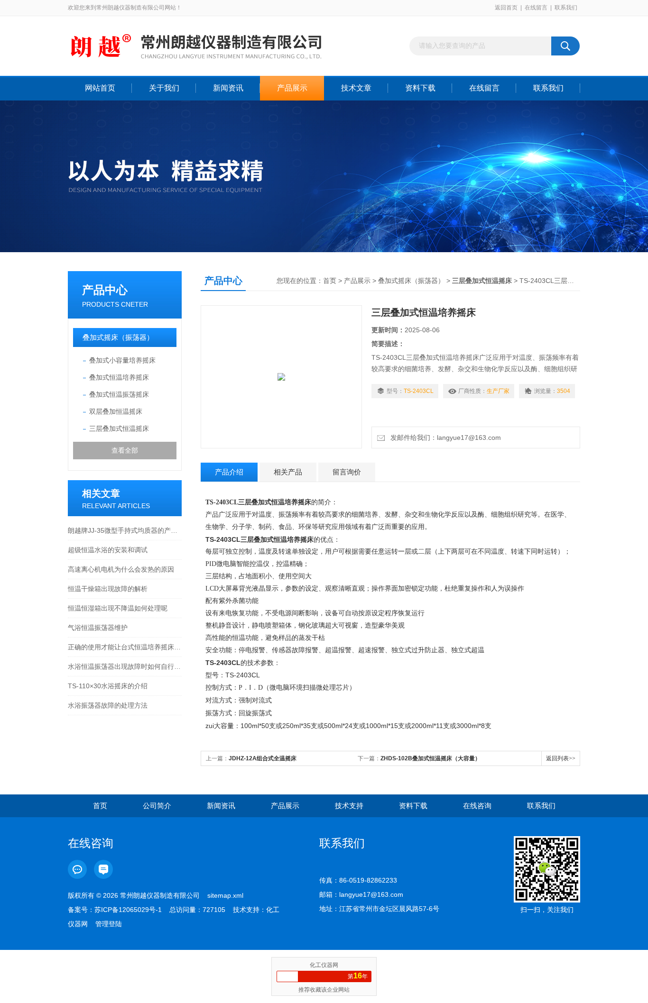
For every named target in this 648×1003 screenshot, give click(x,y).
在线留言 (536, 7)
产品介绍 (229, 472)
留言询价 (347, 472)
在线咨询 (477, 806)
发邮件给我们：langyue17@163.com (444, 437)
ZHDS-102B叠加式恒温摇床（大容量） (430, 758)
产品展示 (292, 88)
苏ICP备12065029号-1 (128, 909)
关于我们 (164, 88)
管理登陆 (108, 924)
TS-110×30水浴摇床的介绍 (108, 686)
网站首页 (100, 88)
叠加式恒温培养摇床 (119, 377)
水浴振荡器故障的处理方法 (108, 705)
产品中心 (105, 289)
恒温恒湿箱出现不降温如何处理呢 (117, 608)
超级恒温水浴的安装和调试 (108, 550)
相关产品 (288, 472)
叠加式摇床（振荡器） (118, 337)
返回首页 (506, 7)
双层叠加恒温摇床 (115, 411)
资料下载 (420, 88)
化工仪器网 (324, 965)
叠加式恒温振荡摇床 (119, 394)
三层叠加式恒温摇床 (119, 428)
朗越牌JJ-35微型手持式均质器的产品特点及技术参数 (125, 530)
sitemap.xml (225, 895)
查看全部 (124, 450)
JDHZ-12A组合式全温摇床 (262, 758)
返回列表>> (560, 758)
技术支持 (349, 806)
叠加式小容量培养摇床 (122, 360)
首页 (329, 280)
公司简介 (157, 806)
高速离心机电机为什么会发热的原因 (121, 569)
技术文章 (356, 88)
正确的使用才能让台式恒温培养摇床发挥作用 (125, 647)
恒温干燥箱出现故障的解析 (108, 589)
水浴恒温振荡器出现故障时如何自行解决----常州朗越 (125, 666)
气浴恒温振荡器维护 (98, 627)
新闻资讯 (228, 88)
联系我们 (566, 7)
